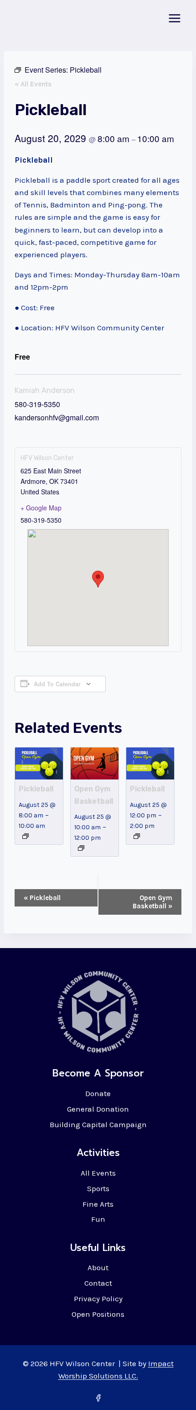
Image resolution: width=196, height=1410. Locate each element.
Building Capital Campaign (98, 1124)
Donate (98, 1093)
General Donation (98, 1108)
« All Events (33, 84)
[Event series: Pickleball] (25, 836)
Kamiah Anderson (45, 390)
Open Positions (98, 1314)
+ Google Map (41, 507)
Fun (98, 1219)
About (98, 1267)
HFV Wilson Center (47, 458)
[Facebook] (98, 1397)
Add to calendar (57, 684)
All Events (98, 1172)
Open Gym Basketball (152, 902)
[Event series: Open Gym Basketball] (81, 848)
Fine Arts (98, 1204)
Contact (98, 1283)
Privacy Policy (98, 1298)
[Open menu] (174, 18)
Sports (98, 1188)
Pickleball (36, 789)
